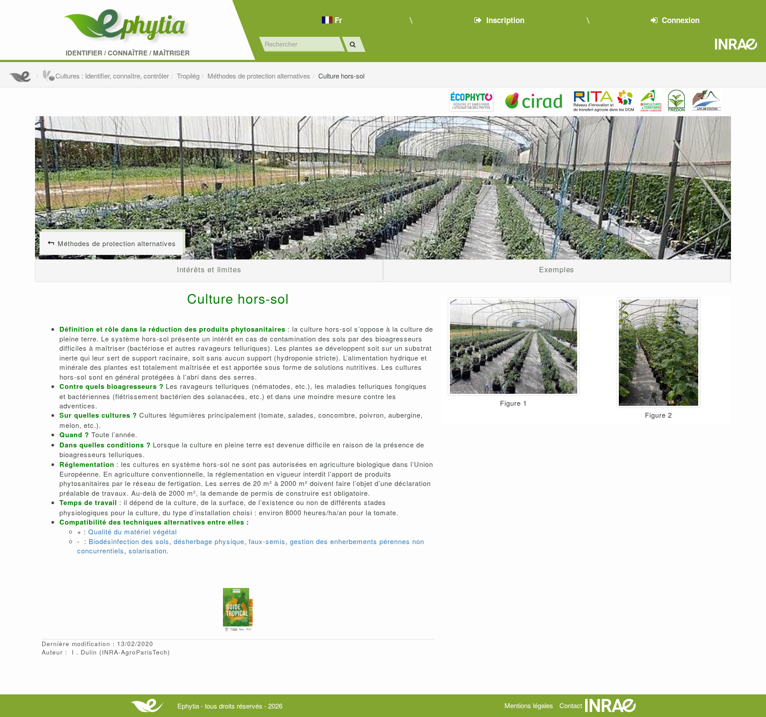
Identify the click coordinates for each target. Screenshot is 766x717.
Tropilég (188, 75)
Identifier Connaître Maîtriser (128, 53)
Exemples (556, 269)
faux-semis (265, 541)
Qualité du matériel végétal (132, 531)
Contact (570, 705)
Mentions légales (528, 705)
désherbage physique (209, 541)
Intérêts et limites (209, 269)
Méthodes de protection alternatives (258, 75)
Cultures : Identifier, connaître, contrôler (112, 75)
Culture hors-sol (341, 75)
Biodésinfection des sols (129, 541)
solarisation (148, 550)
